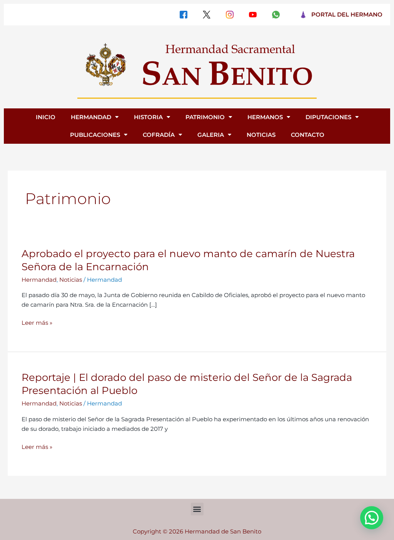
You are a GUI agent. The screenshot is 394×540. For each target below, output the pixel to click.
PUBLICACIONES (95, 134)
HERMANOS (265, 117)
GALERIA (210, 134)
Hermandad (39, 279)
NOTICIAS (261, 134)
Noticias (70, 279)
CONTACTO (307, 134)
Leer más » (37, 323)
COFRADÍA (159, 134)
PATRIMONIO (205, 117)
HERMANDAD (91, 117)
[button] (197, 509)
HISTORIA (148, 117)
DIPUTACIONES (328, 117)
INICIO (45, 117)
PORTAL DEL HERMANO (346, 14)
